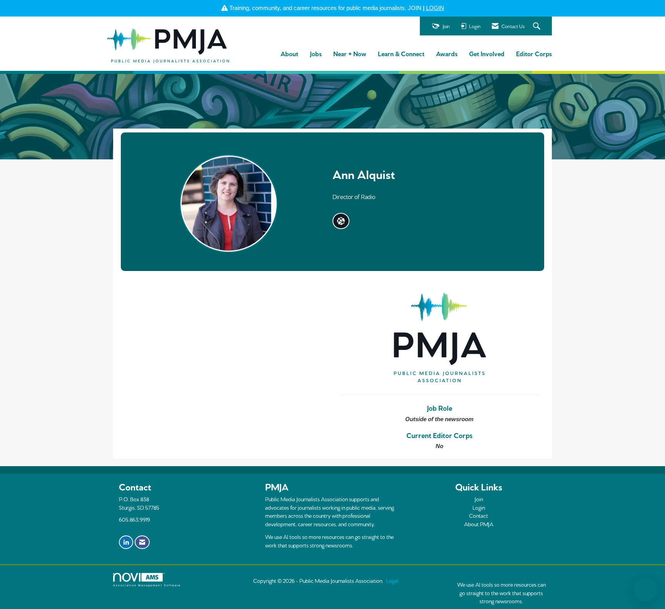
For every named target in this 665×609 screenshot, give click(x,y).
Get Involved (487, 53)
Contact (478, 515)
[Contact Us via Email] (142, 542)
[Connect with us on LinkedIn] (126, 542)
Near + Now (349, 53)
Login (479, 507)
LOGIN (435, 8)
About (289, 53)
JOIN (414, 8)
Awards (447, 53)
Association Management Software (147, 585)
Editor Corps (534, 53)
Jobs (316, 53)
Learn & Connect (401, 53)
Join (479, 498)
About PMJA (478, 523)
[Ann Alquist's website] (340, 221)
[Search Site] (537, 26)
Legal (392, 580)
